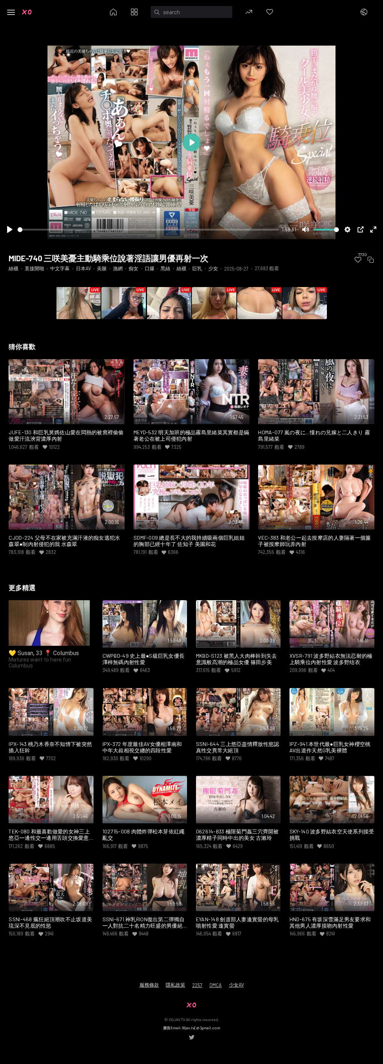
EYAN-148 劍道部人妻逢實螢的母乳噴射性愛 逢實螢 (237, 922)
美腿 (102, 268)
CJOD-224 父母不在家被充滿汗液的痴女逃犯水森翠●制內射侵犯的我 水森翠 (64, 541)
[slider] (148, 229)
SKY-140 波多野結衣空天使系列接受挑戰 (331, 835)
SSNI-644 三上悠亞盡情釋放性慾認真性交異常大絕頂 (237, 747)
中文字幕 (60, 268)
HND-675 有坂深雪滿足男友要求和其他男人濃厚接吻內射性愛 (330, 922)
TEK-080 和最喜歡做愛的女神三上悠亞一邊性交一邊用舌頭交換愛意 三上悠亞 (49, 835)
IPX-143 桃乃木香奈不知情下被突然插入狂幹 (50, 747)
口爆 (149, 268)
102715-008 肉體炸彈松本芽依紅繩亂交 (143, 835)
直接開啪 (34, 268)
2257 (197, 985)
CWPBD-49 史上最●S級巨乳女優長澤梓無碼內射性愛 (143, 659)
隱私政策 (175, 985)
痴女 (133, 268)
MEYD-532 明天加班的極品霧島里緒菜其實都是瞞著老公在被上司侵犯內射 (191, 435)
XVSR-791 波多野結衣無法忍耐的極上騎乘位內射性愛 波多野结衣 (331, 659)
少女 (213, 268)
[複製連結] (370, 259)
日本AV (83, 268)
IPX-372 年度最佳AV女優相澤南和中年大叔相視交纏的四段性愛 (142, 747)
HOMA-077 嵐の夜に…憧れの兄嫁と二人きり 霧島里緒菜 (314, 435)
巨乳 (197, 268)
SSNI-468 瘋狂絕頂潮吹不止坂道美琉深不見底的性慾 (50, 922)
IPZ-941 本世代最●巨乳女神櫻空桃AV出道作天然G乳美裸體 (330, 747)
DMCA (215, 985)
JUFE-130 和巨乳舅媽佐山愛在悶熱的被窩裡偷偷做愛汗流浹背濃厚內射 (66, 435)
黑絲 (165, 268)
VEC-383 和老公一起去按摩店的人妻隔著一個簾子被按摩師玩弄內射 (314, 541)
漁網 (118, 268)
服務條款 (149, 985)
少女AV (236, 985)
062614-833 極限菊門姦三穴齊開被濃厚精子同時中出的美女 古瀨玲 (237, 835)
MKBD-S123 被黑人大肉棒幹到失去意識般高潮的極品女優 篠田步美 (236, 659)
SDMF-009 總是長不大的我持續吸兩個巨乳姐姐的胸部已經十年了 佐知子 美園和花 (189, 541)
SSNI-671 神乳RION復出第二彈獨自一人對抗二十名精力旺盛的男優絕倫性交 (143, 922)
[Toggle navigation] (11, 12)
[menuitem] (358, 259)
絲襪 (13, 268)
